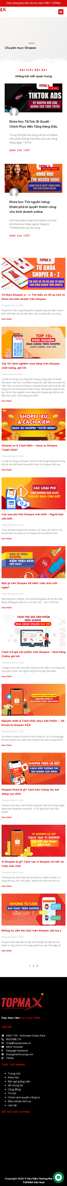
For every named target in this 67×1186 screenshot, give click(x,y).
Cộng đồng (14, 1089)
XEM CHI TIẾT (19, 150)
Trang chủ (14, 1073)
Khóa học (13, 1077)
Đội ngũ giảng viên (19, 1081)
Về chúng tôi (15, 1085)
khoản (18, 1101)
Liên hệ (12, 1105)
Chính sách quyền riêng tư (24, 1097)
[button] (60, 11)
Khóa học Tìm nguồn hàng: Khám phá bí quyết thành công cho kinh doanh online (32, 207)
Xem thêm (7, 319)
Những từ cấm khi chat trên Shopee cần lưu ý (31, 930)
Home (31, 43)
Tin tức (12, 1093)
